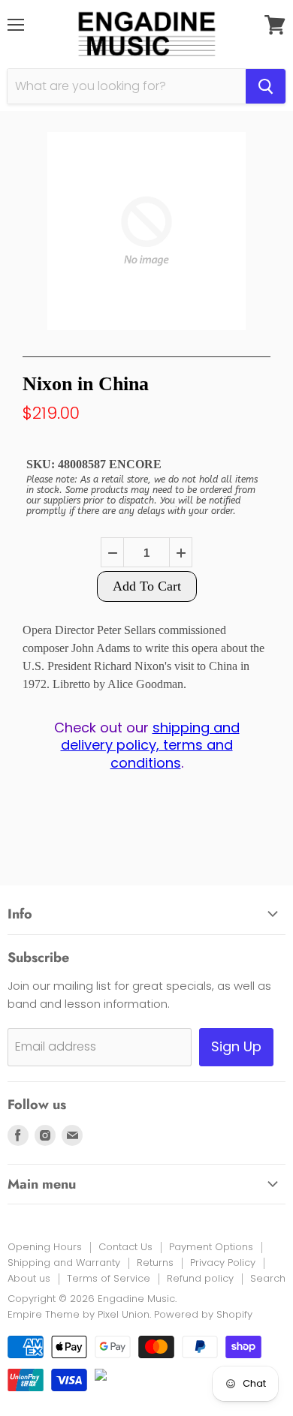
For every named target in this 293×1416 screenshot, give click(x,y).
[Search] (265, 86)
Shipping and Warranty (64, 1262)
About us (29, 1278)
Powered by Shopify (203, 1314)
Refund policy (200, 1278)
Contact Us (125, 1247)
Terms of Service (108, 1278)
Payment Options (211, 1247)
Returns (155, 1262)
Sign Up (236, 1046)
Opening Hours (45, 1247)
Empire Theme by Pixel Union (79, 1314)
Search (267, 1278)
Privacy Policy (222, 1262)
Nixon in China (86, 384)
